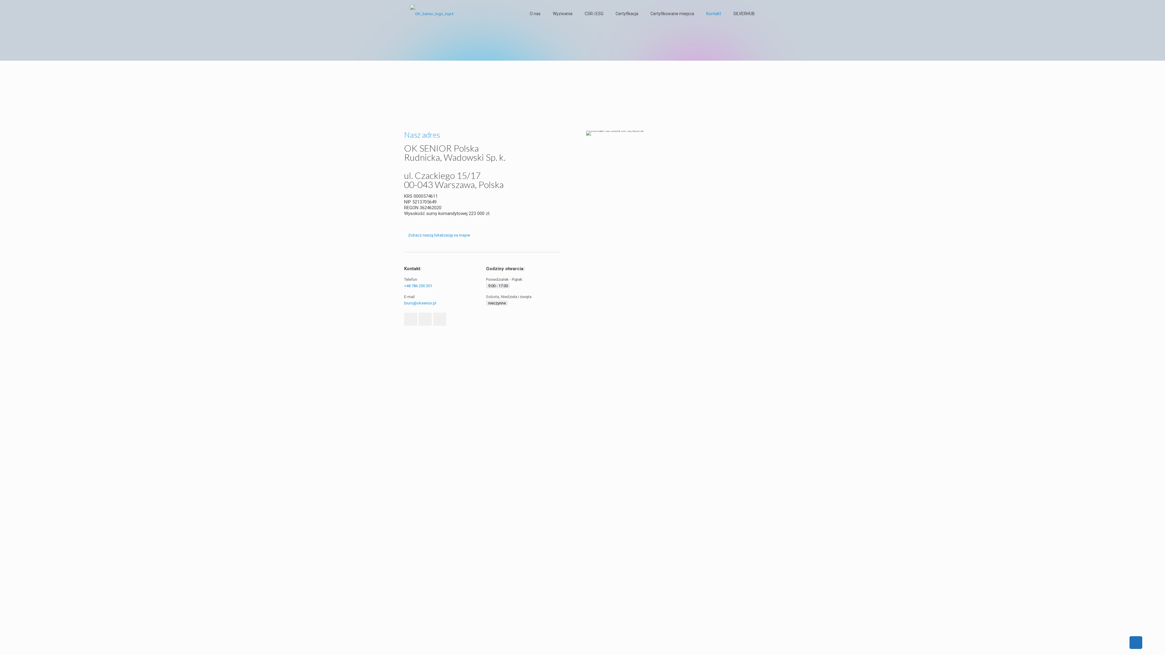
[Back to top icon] (1136, 642)
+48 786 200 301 (418, 286)
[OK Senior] (431, 13)
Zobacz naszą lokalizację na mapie (439, 235)
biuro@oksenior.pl (420, 303)
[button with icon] (410, 319)
